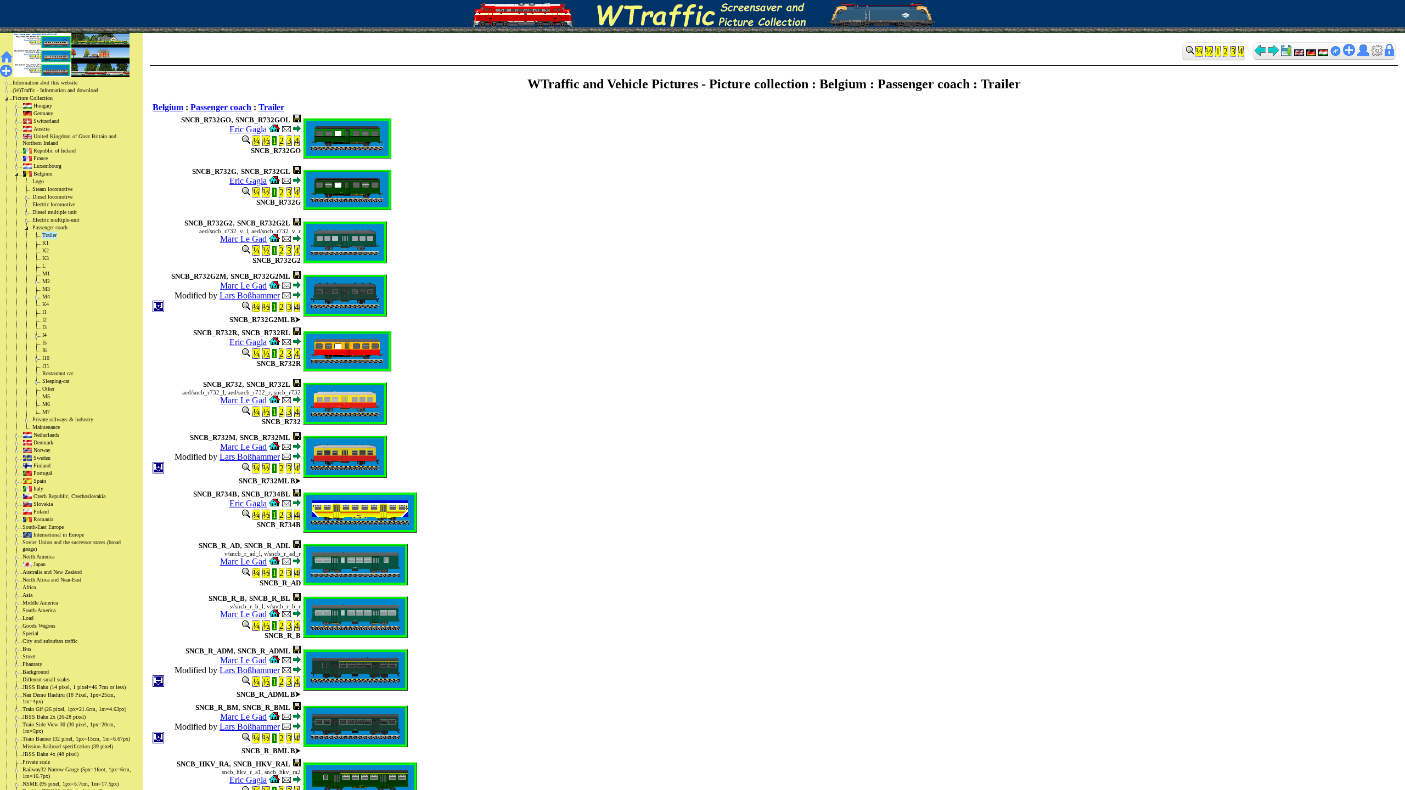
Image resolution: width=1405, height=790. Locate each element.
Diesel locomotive (52, 197)
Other (48, 389)
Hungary (42, 106)
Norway (41, 450)
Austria (41, 129)
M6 (46, 404)
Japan (39, 564)
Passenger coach (50, 227)
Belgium (43, 174)
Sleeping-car (55, 381)
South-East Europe (43, 527)
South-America (39, 610)
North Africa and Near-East (52, 580)
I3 (44, 327)
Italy (38, 489)
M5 (46, 396)
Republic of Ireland (54, 151)
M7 (46, 412)
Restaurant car (57, 373)
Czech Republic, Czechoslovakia (69, 496)
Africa (29, 587)
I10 (45, 358)
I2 (44, 320)
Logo (38, 181)
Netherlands (46, 435)
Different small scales (46, 679)
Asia (27, 595)
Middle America (40, 603)
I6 (44, 350)
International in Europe (58, 535)
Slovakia (43, 504)
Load (28, 618)
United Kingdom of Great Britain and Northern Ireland (69, 139)
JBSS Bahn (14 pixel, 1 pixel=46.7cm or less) (74, 687)
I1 (44, 312)
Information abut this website (45, 83)
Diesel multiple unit (54, 212)
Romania (43, 519)
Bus (27, 649)
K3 (45, 258)
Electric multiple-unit (56, 220)
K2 (45, 250)
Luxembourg (47, 166)
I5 (44, 343)
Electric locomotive (53, 204)
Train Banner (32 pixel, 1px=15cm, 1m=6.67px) (76, 739)
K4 (45, 304)
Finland (41, 465)
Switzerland (46, 121)
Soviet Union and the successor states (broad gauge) (72, 545)
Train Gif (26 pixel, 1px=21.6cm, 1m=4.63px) (74, 709)
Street (29, 656)
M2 (46, 281)
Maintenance (46, 427)
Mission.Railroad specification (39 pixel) (68, 746)
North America (38, 557)
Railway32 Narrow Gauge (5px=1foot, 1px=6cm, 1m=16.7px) (77, 772)
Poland (41, 512)
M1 (46, 273)
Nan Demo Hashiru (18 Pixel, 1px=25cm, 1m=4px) (69, 698)
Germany (43, 113)
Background (36, 672)
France (40, 158)
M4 (46, 297)
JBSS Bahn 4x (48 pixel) (50, 754)
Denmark (43, 442)
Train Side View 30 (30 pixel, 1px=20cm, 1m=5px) (69, 727)
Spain (39, 481)
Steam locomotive (52, 189)
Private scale (36, 762)
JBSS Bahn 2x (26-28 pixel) (54, 717)
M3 (46, 289)
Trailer (49, 235)
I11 (45, 366)
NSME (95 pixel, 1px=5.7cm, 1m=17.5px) (71, 784)
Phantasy (32, 664)
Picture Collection (33, 98)
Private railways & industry (62, 419)
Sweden (41, 458)
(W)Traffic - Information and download (55, 90)
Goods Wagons (39, 626)
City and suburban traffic (50, 641)
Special (30, 633)
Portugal (42, 473)
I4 (44, 335)
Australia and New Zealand (52, 572)
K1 (45, 243)
